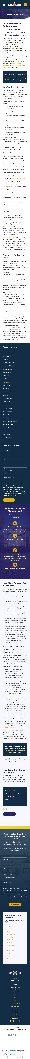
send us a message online (18, 80)
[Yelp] (16, 1021)
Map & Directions (15, 991)
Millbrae (11, 942)
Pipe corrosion (8, 186)
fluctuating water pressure (18, 178)
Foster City (11, 932)
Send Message (9, 500)
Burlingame (12, 929)
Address (5, 468)
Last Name (6, 455)
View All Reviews (9, 814)
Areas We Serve (15, 1012)
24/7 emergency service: (11, 696)
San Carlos (11, 953)
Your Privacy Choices (20, 1029)
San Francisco (12, 956)
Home (15, 997)
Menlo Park (12, 940)
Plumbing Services (15, 1003)
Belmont (11, 926)
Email (4, 464)
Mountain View (12, 945)
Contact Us (15, 1014)
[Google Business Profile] (10, 1021)
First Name (6, 450)
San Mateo (11, 959)
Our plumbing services (9, 237)
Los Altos (11, 937)
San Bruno (11, 950)
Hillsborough (12, 934)
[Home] (14, 4)
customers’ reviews (10, 730)
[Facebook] (13, 1021)
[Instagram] (19, 1021)
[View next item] (6, 809)
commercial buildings (10, 727)
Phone (4, 459)
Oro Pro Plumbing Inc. (21, 44)
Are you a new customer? (9, 473)
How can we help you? (8, 477)
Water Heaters (15, 1009)
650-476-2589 (15, 980)
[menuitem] (15, 353)
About (15, 1000)
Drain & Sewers (15, 1006)
